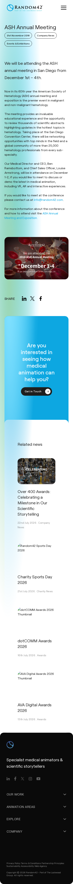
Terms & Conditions (31, 863)
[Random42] (25, 7)
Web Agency (40, 866)
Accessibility (27, 866)
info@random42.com (48, 199)
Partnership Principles (53, 863)
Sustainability (13, 866)
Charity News (45, 591)
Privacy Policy (13, 863)
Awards (41, 655)
